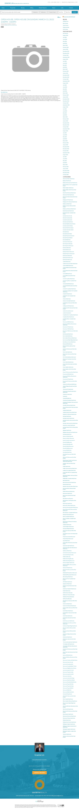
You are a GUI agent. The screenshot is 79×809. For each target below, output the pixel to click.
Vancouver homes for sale (68, 662)
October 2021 (65, 150)
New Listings (65, 23)
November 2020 (66, 172)
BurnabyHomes (66, 231)
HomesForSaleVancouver (68, 448)
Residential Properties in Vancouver (70, 572)
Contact (71, 7)
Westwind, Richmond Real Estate (69, 716)
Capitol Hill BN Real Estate (68, 265)
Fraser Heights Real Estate (68, 367)
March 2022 (65, 140)
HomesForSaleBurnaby (67, 442)
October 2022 (65, 126)
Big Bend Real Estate (67, 180)
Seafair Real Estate (66, 590)
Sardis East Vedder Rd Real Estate (69, 588)
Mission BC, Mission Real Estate (69, 505)
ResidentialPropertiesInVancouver (69, 574)
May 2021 (65, 160)
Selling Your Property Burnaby (68, 594)
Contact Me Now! (39, 772)
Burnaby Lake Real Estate (68, 221)
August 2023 (65, 106)
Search (74, 12)
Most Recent (65, 33)
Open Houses (65, 25)
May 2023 (65, 112)
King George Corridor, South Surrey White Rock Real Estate (70, 461)
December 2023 (66, 99)
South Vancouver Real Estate (68, 620)
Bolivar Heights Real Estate (68, 187)
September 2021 (66, 152)
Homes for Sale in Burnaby (68, 436)
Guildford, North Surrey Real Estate (70, 412)
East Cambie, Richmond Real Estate (70, 337)
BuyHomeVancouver (67, 249)
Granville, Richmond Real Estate (69, 405)
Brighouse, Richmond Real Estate (69, 208)
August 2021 (65, 154)
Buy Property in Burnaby (67, 243)
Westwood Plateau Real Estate (69, 718)
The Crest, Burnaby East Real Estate (70, 642)
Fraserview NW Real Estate (68, 374)
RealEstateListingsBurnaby (68, 558)
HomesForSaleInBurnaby (68, 444)
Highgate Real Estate (67, 430)
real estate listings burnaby (68, 554)
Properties (12, 7)
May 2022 (65, 136)
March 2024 (65, 93)
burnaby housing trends (67, 219)
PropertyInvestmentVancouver (69, 536)
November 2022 (66, 124)
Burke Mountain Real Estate (68, 210)
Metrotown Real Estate (67, 493)
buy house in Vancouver (67, 241)
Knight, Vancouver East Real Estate (70, 468)
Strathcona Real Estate (67, 637)
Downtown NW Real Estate (68, 321)
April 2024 (65, 91)
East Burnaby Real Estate (68, 333)
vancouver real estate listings (68, 678)
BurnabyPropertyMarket (67, 237)
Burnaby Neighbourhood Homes (69, 223)
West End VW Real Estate (68, 709)
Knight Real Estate (66, 466)
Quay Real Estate (66, 540)
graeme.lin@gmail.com (69, 2)
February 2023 (66, 118)
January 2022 (65, 144)
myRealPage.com (39, 801)
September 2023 (66, 105)
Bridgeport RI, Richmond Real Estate (70, 201)
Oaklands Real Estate (67, 524)
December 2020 (66, 170)
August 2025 (65, 59)
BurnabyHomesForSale (67, 233)
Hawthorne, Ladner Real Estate (69, 425)
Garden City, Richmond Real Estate (69, 384)
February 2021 (66, 166)
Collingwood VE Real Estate (68, 305)
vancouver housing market (68, 664)
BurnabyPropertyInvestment (68, 235)
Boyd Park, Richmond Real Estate (69, 192)
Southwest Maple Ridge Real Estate (70, 625)
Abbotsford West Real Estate (68, 178)
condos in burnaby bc (67, 312)
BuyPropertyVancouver (67, 259)
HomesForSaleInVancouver (68, 446)
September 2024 (66, 81)
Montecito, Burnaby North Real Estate (70, 507)
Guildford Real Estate (67, 410)
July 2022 (65, 132)
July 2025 (65, 61)
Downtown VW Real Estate (68, 328)
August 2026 (65, 35)
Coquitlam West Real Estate (68, 316)
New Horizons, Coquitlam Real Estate (70, 512)
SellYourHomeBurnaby (67, 598)
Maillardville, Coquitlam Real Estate (69, 478)
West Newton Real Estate (68, 714)
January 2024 (65, 97)
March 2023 (65, 116)
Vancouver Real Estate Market (69, 680)
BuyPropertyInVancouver (68, 257)
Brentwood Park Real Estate (68, 194)
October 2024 (65, 79)
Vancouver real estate (67, 676)
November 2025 (66, 53)
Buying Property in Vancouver (68, 253)
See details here (4, 92)
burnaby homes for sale (67, 215)
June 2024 (65, 87)
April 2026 (65, 43)
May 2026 (65, 41)
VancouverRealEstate (67, 690)
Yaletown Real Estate (67, 734)
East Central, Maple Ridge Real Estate (70, 339)
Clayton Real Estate (67, 298)
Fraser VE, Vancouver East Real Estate (70, 372)
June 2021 (65, 158)
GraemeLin (65, 396)
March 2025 (65, 69)
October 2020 (65, 174)
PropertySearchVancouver (68, 538)
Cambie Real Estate (66, 261)
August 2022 (65, 130)
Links (62, 7)
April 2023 (65, 114)
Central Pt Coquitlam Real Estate (69, 288)
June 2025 (65, 63)
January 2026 (65, 49)
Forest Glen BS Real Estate (68, 362)
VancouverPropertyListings (68, 686)
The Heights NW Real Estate (68, 644)
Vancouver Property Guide (68, 672)
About (53, 7)
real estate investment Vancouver (69, 552)
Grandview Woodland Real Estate (69, 400)
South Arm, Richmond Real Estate (69, 605)
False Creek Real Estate (67, 352)
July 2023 (65, 108)
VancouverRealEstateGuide (68, 692)
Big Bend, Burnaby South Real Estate (70, 182)
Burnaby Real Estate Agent (68, 227)
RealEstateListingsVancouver (68, 560)
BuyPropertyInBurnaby (67, 255)
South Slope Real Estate (67, 615)
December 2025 (66, 51)
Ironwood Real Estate (67, 450)
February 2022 (66, 142)
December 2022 (66, 122)
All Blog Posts (65, 21)
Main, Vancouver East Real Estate (69, 482)
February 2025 (66, 71)
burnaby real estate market (68, 229)
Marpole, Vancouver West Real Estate (70, 486)
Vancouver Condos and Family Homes (70, 660)
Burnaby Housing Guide (67, 217)
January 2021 (65, 168)
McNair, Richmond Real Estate (68, 491)
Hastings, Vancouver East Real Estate (70, 423)
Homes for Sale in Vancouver (68, 438)
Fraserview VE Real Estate (68, 379)
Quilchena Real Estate (67, 550)
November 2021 (66, 148)
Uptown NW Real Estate (67, 655)
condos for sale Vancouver (68, 310)
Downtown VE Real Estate (68, 326)
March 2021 (65, 164)
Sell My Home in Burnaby (67, 592)
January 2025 (65, 73)
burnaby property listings (68, 225)
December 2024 (66, 75)
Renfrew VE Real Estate (67, 567)
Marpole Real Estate (67, 484)
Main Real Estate (66, 480)
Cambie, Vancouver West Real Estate (70, 263)
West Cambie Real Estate (68, 699)
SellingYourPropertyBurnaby (68, 596)
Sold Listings (65, 29)
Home (3, 7)
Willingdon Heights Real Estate (69, 724)
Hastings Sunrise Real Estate (68, 418)
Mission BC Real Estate (67, 503)
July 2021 (65, 156)
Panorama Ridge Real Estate (68, 528)
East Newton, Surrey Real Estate (69, 341)
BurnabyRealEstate (66, 239)
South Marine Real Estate (68, 610)
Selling (31, 7)
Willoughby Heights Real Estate (69, 729)
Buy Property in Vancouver (68, 245)
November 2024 (66, 77)
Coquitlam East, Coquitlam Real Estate (70, 314)
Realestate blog (66, 27)
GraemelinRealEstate (67, 398)
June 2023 (65, 110)
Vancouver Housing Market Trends (69, 666)
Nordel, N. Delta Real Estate (68, 514)
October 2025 (65, 55)
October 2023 (65, 103)
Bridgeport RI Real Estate (68, 199)
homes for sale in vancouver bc (69, 440)
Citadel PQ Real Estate (67, 293)
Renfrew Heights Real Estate (68, 562)
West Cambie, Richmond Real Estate (70, 701)
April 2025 (65, 67)
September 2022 (66, 128)
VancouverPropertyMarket (68, 688)
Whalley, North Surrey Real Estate (69, 722)
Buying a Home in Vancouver (68, 251)
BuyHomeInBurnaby (67, 247)
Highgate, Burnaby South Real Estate (70, 432)
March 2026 (65, 45)
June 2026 (65, 39)
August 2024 (65, 83)
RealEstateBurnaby (66, 556)
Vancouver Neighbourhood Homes (69, 668)
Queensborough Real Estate (68, 545)
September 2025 (66, 57)
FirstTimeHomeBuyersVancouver (69, 357)
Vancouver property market (68, 674)
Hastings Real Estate (67, 416)
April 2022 (65, 138)
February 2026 (66, 47)
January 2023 (65, 120)
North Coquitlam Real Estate (68, 516)
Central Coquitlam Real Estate (69, 278)
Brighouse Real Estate (67, 203)
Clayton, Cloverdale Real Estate (69, 300)
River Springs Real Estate (68, 576)
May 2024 (65, 89)
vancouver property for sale (68, 670)
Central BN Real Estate (67, 273)
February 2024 (66, 95)
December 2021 (66, 146)
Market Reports (43, 7)
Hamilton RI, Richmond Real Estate (69, 414)
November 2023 (66, 101)
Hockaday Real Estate (67, 434)
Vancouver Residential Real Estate (69, 682)
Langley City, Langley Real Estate (69, 470)
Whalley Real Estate (67, 720)
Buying (22, 7)
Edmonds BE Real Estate (67, 343)
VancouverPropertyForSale (68, 684)
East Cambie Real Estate (67, 335)
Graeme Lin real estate (67, 394)
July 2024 (65, 85)
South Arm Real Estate (67, 603)
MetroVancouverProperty (68, 498)
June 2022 (65, 134)
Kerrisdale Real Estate (67, 452)
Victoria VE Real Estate (67, 694)
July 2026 (65, 37)
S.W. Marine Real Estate (67, 581)
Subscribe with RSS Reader (69, 16)
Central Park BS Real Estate (68, 283)
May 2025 (65, 65)
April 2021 (65, 162)
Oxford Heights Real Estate (68, 526)
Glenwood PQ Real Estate (68, 389)
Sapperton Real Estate (67, 583)
